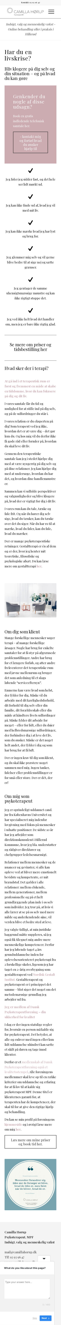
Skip (35, 1318)
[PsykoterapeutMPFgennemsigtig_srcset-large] (25, 11)
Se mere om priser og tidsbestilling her (30, 347)
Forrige (12, 1185)
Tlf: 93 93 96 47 (14, 1257)
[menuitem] (51, 11)
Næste (49, 1185)
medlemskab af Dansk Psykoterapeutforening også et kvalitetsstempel (28, 1067)
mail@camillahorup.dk (21, 1252)
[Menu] (51, 11)
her (39, 566)
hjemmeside (14, 1124)
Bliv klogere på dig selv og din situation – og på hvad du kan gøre (30, 73)
